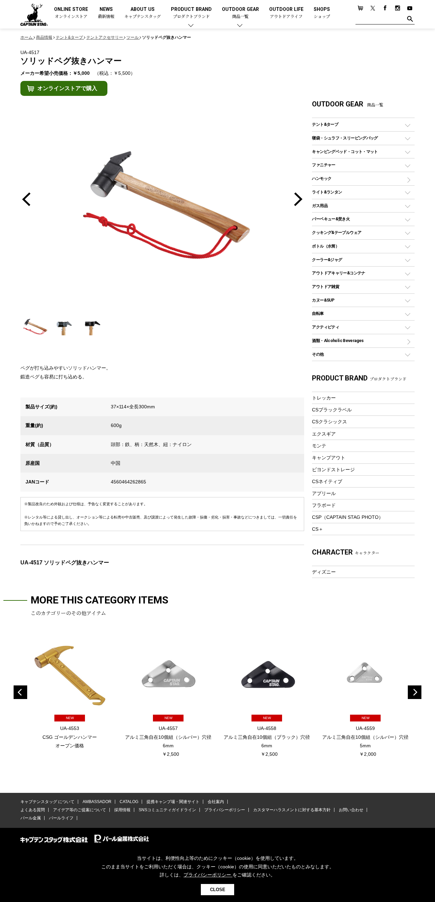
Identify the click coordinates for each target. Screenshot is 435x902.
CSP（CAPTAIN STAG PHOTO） (347, 517)
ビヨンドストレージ (333, 469)
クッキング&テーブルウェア (336, 232)
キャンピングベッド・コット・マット (345, 151)
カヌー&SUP (323, 300)
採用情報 (122, 809)
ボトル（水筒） (325, 246)
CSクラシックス (329, 421)
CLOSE (217, 889)
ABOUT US (142, 13)
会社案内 (216, 801)
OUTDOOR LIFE (286, 13)
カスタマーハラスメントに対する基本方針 (292, 809)
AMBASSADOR (97, 801)
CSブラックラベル (332, 409)
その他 (318, 354)
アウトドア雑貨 (325, 286)
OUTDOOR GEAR (240, 13)
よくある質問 (32, 809)
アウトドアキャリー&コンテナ (338, 272)
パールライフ (61, 818)
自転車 (318, 313)
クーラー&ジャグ (327, 259)
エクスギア (324, 434)
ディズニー (324, 572)
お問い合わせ (351, 809)
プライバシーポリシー (224, 809)
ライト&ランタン (327, 191)
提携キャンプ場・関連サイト (172, 801)
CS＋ (317, 529)
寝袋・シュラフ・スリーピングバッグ (345, 137)
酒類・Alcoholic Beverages (337, 340)
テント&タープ (325, 124)
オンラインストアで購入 (67, 88)
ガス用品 (320, 205)
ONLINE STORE (71, 13)
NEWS (106, 13)
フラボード (324, 505)
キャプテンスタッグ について (47, 801)
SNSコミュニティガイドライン (167, 809)
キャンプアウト (328, 457)
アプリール (324, 493)
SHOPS (322, 13)
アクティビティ (325, 326)
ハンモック (321, 178)
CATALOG (129, 801)
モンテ (319, 445)
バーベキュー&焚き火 (331, 218)
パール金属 (30, 818)
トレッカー (324, 398)
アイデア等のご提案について (79, 809)
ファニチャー (323, 164)
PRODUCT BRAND (191, 13)
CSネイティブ (327, 481)
